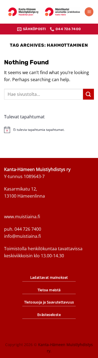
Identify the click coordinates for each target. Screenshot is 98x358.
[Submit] (88, 94)
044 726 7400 (27, 229)
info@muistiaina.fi (22, 236)
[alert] (49, 129)
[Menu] (89, 11)
